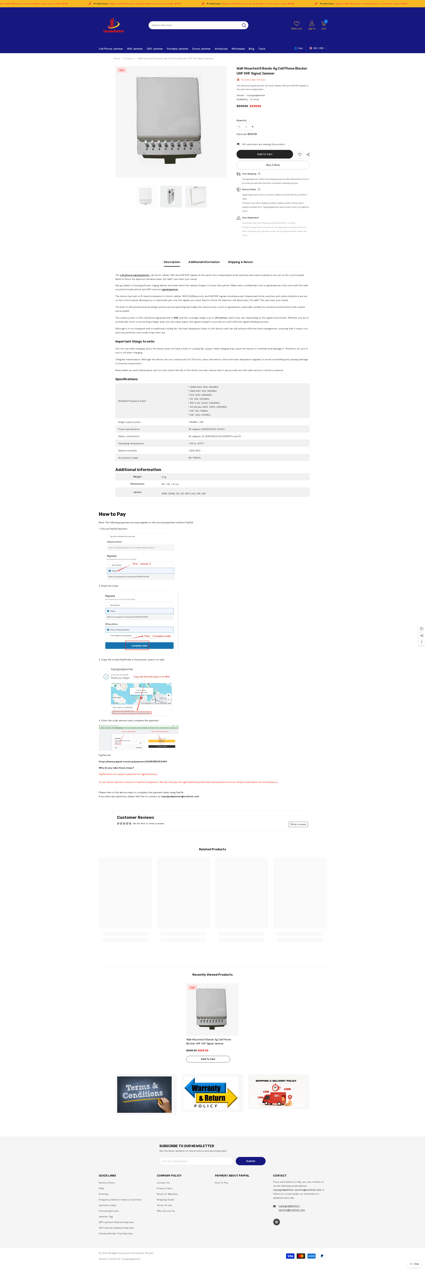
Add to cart (264, 154)
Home (117, 58)
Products (129, 58)
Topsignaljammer (131, 1258)
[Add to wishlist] (300, 154)
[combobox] (194, 25)
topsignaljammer (256, 95)
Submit (250, 1161)
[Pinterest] (276, 1222)
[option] (171, 121)
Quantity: (242, 120)
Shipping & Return (240, 262)
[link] (125, 934)
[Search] (198, 25)
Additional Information (204, 262)
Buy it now (273, 165)
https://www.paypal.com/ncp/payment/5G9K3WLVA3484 (133, 761)
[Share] (307, 155)
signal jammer (170, 289)
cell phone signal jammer (135, 275)
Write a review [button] (298, 824)
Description (172, 262)
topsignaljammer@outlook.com (180, 796)
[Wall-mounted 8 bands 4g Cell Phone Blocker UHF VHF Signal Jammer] (212, 1009)
